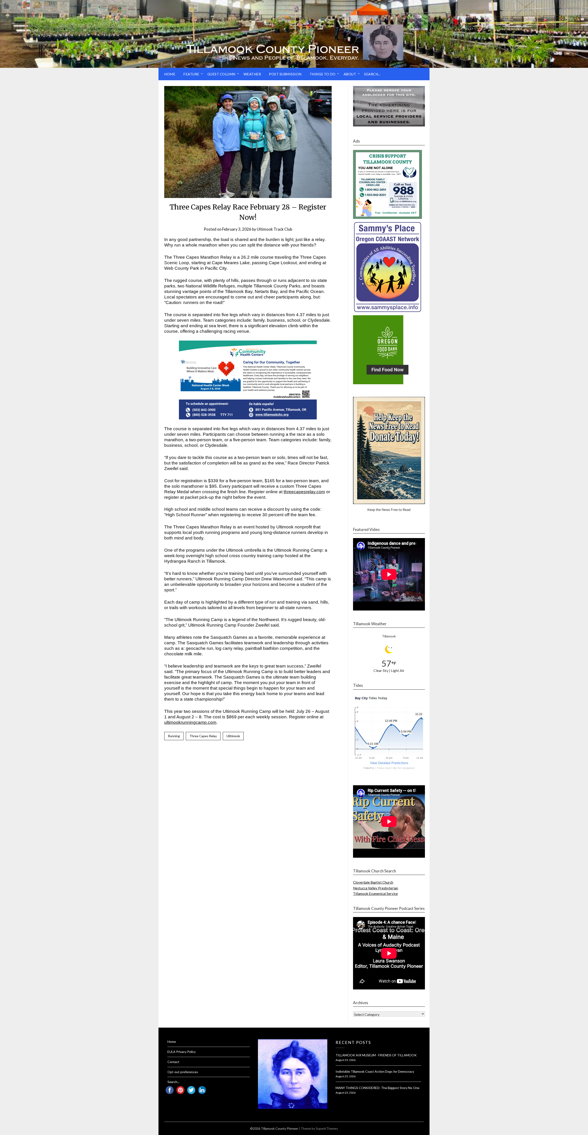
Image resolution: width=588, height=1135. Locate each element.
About (350, 74)
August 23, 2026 (346, 1060)
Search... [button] (372, 74)
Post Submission (285, 74)
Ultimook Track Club (274, 229)
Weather (252, 74)
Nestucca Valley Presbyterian (375, 888)
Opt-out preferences (182, 1072)
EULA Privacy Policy (181, 1052)
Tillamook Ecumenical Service (375, 893)
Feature (191, 74)
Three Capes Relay (203, 736)
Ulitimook (233, 736)
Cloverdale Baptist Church (373, 882)
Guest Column (221, 74)
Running (174, 736)
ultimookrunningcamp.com (190, 722)
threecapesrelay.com (304, 491)
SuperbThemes (327, 1128)
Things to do (323, 74)
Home (169, 74)
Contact (173, 1062)
